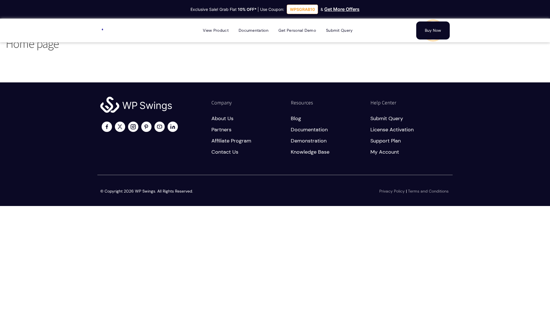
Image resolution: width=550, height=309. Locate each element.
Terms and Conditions (428, 191)
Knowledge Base (310, 151)
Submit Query (386, 118)
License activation (392, 129)
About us (222, 118)
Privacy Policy (392, 191)
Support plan (385, 140)
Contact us (224, 151)
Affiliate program (231, 140)
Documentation (309, 129)
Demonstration (309, 140)
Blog (296, 118)
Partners (221, 129)
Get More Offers (342, 9)
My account (384, 151)
